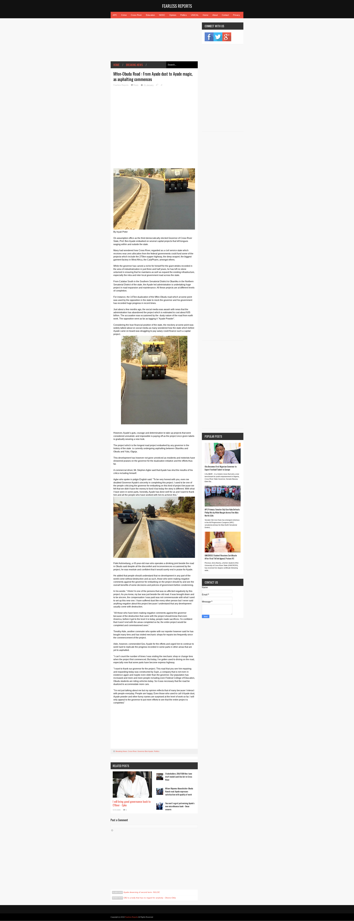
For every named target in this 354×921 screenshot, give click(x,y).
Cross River (136, 15)
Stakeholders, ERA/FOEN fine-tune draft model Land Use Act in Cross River (178, 776)
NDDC (162, 15)
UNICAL (195, 15)
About (215, 15)
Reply (136, 85)
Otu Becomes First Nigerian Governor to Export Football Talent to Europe (221, 468)
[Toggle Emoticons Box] (112, 830)
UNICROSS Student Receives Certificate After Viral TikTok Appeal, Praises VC (221, 557)
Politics (183, 15)
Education (150, 15)
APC (115, 15)
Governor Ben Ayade (145, 751)
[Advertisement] (154, 41)
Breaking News (134, 65)
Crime (124, 15)
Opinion (172, 15)
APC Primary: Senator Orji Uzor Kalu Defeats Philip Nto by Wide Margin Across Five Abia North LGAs (222, 512)
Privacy (236, 15)
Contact (225, 15)
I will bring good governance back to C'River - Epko (132, 803)
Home (205, 15)
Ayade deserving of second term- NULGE (141, 892)
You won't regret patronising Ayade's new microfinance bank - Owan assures (179, 806)
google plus (226, 36)
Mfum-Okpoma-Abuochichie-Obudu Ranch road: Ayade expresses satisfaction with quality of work (179, 791)
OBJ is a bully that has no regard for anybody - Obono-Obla (150, 898)
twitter (218, 36)
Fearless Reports (177, 6)
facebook (209, 36)
